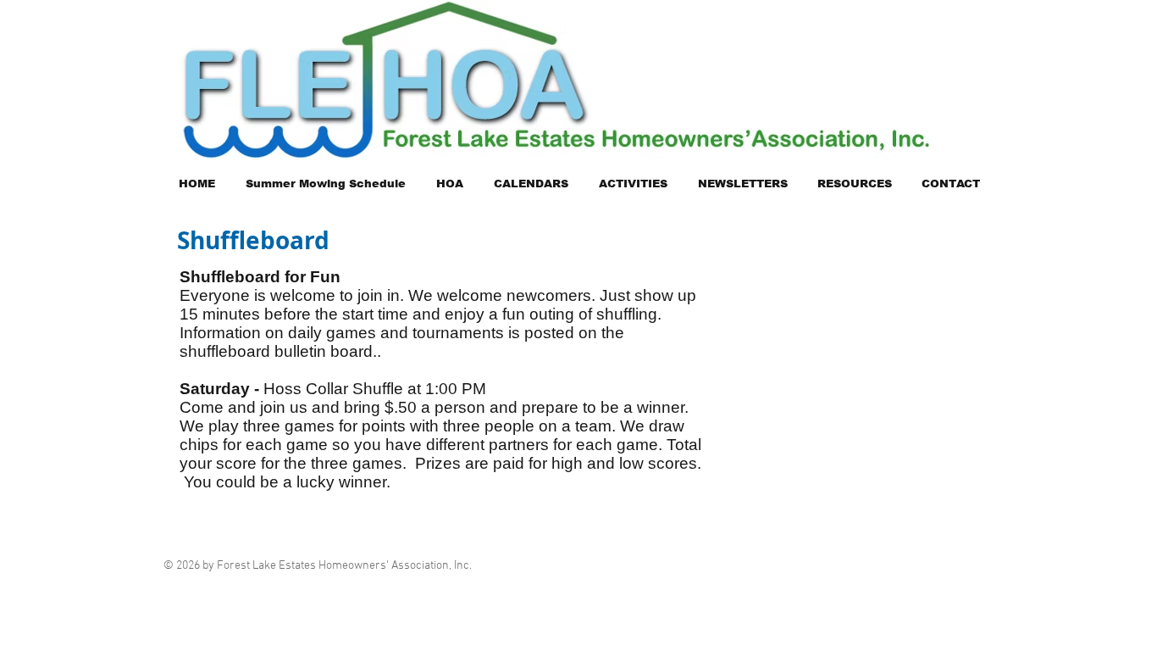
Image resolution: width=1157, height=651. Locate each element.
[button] (450, 183)
